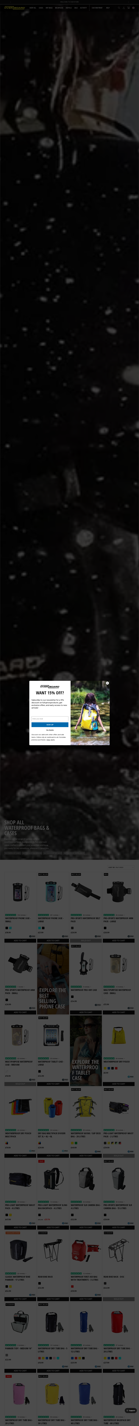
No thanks (50, 730)
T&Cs (48, 740)
